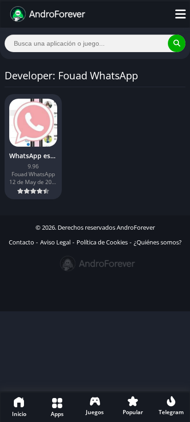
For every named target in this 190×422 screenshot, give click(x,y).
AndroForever (136, 227)
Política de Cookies (102, 242)
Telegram (171, 412)
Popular (133, 412)
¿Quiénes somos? (158, 242)
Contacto (21, 242)
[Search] (176, 43)
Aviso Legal (55, 242)
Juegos (95, 412)
